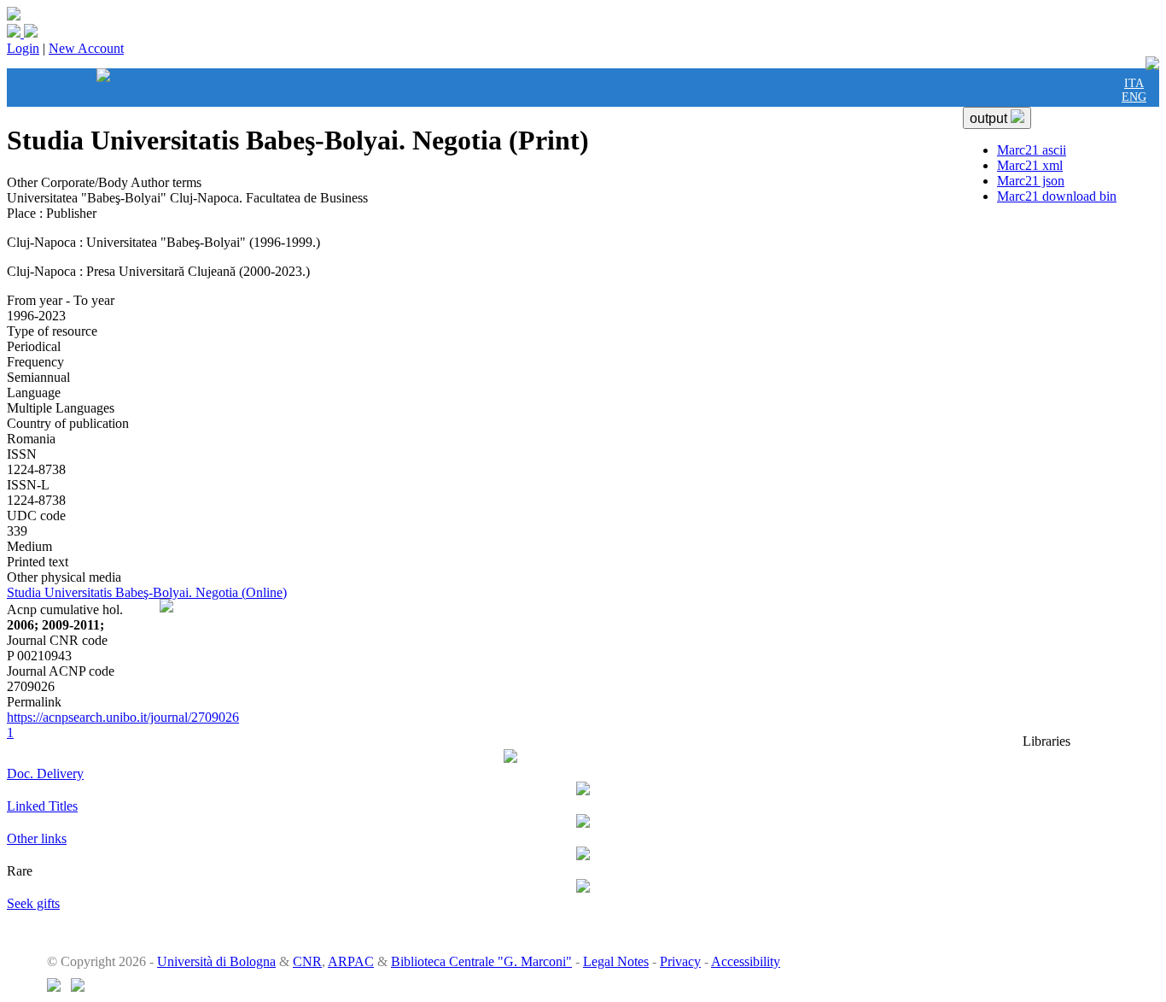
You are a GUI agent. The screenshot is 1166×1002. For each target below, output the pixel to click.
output (990, 118)
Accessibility (745, 961)
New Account (86, 48)
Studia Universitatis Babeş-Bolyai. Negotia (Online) (147, 592)
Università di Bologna (216, 961)
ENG (1134, 97)
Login (23, 48)
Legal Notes (616, 961)
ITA (1134, 83)
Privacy (680, 961)
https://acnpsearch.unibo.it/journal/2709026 (123, 717)
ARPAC (351, 961)
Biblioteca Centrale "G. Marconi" (481, 961)
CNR (307, 961)
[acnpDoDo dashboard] (103, 94)
